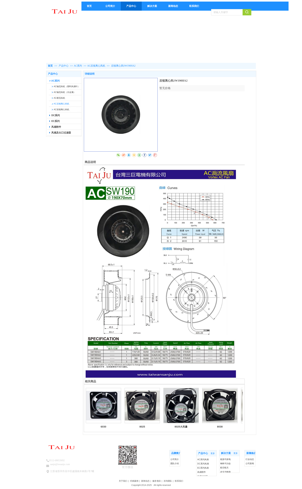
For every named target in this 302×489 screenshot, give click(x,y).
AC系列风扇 (203, 459)
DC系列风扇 (203, 463)
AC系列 (78, 65)
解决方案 (226, 453)
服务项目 (156, 481)
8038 (220, 426)
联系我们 (179, 481)
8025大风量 (181, 426)
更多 (176, 453)
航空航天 (224, 467)
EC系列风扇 (203, 468)
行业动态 (250, 459)
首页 (50, 65)
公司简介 (174, 459)
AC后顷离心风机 (96, 65)
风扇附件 (201, 472)
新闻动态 (145, 481)
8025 (142, 426)
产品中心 (64, 65)
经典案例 (134, 481)
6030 (103, 426)
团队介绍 (174, 463)
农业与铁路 (225, 472)
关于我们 (123, 481)
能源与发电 (225, 459)
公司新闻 (250, 463)
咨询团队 (168, 481)
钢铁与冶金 (225, 463)
